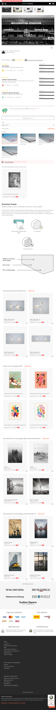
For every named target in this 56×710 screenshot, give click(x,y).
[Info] (3, 134)
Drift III (32, 467)
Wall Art (6, 664)
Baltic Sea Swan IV (35, 319)
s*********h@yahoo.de (9, 97)
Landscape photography (11, 685)
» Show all (31, 291)
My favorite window (35, 575)
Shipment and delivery (10, 645)
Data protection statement (11, 651)
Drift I (5, 467)
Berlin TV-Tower (34, 500)
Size (3, 122)
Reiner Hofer (8, 468)
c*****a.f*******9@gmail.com (10, 70)
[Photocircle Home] (27, 4)
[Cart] (53, 4)
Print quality (5, 128)
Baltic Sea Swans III (9, 319)
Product (4, 132)
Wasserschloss (34, 542)
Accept (51, 706)
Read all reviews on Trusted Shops (35, 60)
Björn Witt (7, 543)
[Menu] (3, 4)
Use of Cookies (8, 654)
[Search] (5, 4)
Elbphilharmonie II (9, 575)
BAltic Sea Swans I (35, 352)
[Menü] (54, 695)
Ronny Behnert (8, 501)
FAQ (5, 647)
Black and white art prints (11, 678)
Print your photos (9, 666)
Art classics (7, 682)
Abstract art (7, 683)
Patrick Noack (34, 576)
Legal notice (7, 652)
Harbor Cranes (8, 542)
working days (8, 162)
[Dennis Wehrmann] (3, 52)
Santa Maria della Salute (10, 500)
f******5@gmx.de (8, 85)
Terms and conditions (10, 649)
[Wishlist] (50, 4)
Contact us (7, 644)
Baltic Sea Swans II (9, 352)
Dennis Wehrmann (11, 52)
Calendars (7, 668)
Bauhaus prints (8, 680)
